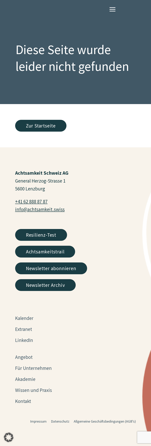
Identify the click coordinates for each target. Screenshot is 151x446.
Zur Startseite (41, 126)
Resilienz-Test (41, 235)
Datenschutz (60, 422)
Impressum (38, 422)
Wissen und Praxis (33, 390)
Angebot (24, 357)
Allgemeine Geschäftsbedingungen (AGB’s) (105, 422)
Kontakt (23, 401)
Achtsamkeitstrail (45, 251)
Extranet (23, 329)
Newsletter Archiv (45, 285)
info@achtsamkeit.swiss (40, 209)
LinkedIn (24, 340)
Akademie (25, 379)
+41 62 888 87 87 (31, 201)
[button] (8, 437)
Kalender (24, 318)
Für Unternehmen (33, 368)
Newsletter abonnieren (51, 268)
